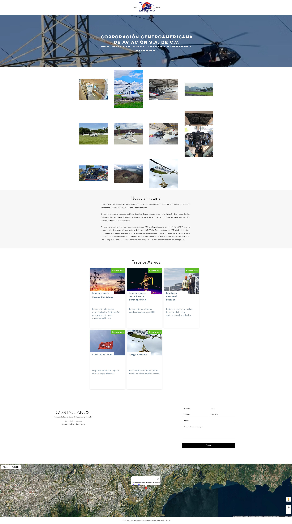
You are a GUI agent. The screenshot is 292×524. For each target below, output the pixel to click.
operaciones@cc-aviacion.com (73, 424)
